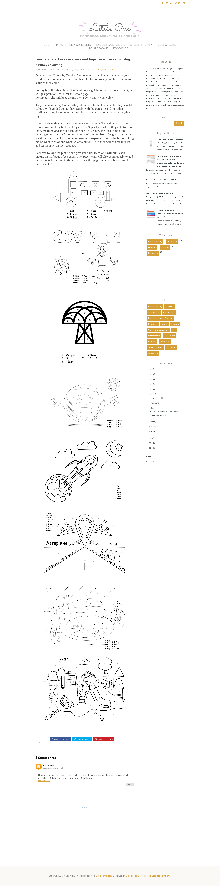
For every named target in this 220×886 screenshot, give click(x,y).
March (153, 426)
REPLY (129, 784)
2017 (150, 443)
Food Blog (120, 48)
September (156, 398)
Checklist (170, 306)
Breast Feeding (155, 241)
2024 (151, 374)
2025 (151, 369)
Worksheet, (108, 69)
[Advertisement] (162, 276)
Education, (96, 69)
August (154, 403)
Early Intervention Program (160, 318)
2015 (150, 448)
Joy (173, 330)
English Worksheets (110, 44)
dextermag (48, 765)
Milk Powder (169, 336)
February (155, 431)
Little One (110, 28)
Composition (154, 312)
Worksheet (153, 353)
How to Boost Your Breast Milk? (161, 180)
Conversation (169, 312)
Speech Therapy (141, 44)
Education (172, 241)
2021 (150, 389)
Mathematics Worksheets (73, 44)
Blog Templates (104, 876)
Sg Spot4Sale (152, 462)
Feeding (152, 247)
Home (45, 44)
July (152, 408)
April (153, 421)
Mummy (165, 247)
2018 (151, 438)
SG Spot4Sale (167, 44)
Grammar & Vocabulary (158, 330)
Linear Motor (44, 781)
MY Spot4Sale (98, 48)
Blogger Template (135, 876)
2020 (151, 394)
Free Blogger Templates (158, 876)
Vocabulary (171, 347)
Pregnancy (153, 253)
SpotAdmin (52, 69)
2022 (151, 384)
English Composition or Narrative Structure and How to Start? (170, 213)
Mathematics (154, 336)
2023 (151, 379)
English (164, 324)
